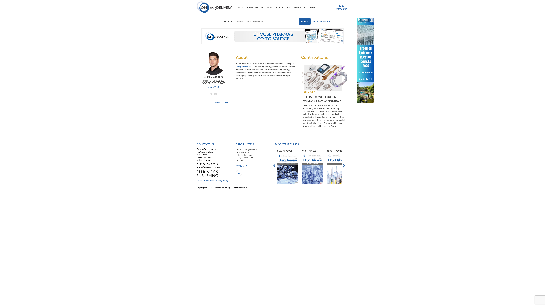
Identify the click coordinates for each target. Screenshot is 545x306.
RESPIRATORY (300, 7)
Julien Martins (213, 80)
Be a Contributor (243, 152)
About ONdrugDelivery (246, 149)
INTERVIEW (310, 91)
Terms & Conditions (205, 180)
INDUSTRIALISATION (248, 7)
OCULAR (279, 7)
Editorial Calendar (244, 155)
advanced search (321, 21)
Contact (239, 160)
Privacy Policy (221, 180)
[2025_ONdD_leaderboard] (272, 43)
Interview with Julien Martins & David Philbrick (322, 98)
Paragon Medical (214, 87)
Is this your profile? (222, 102)
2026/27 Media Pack (245, 157)
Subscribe (341, 9)
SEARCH (228, 21)
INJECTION (266, 7)
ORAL (288, 7)
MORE (312, 7)
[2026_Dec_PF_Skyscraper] (365, 103)
